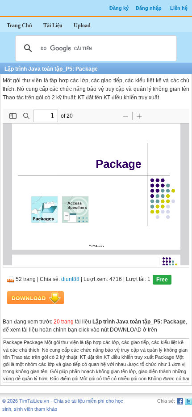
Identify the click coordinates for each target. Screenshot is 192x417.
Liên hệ (179, 8)
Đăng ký (119, 8)
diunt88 (70, 280)
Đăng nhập (149, 8)
